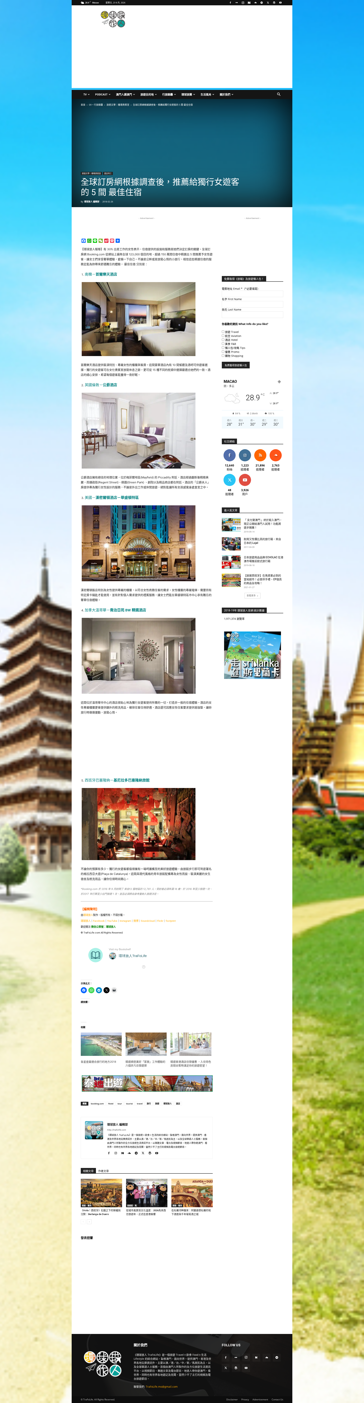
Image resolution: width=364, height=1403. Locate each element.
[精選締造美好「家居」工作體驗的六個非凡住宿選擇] (146, 1044)
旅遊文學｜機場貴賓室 (118, 104)
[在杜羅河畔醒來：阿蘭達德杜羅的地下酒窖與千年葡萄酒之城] (192, 1193)
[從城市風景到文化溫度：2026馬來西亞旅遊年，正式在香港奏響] (146, 1193)
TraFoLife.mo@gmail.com (162, 1386)
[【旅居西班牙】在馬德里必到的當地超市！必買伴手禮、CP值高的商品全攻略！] (231, 580)
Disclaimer (232, 1399)
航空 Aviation (233, 336)
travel (140, 1103)
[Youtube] (280, 2)
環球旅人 (88, 915)
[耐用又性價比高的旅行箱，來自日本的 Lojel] (231, 544)
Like (229, 450)
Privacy (245, 1399)
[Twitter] (268, 2)
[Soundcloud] (255, 2)
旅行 (149, 1103)
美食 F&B (230, 344)
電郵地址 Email (241, 288)
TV (85, 94)
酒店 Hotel (231, 340)
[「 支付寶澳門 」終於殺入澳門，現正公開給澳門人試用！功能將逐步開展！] (231, 524)
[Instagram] (243, 2)
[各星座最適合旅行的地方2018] (101, 1044)
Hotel (110, 1103)
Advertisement (260, 1399)
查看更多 (251, 595)
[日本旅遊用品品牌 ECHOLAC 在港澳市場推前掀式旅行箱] (231, 562)
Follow (244, 450)
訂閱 (245, 475)
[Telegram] (261, 2)
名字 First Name (232, 299)
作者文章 (103, 1171)
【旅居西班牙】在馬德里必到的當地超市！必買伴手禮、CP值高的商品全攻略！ (263, 579)
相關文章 (88, 1171)
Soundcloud (148, 920)
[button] (278, 95)
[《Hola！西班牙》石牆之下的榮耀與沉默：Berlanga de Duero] (101, 1193)
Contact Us (277, 1399)
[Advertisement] (214, 19)
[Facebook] (230, 2)
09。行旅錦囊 (96, 104)
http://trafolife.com (116, 1130)
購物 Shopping (234, 356)
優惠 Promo (232, 352)
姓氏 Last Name (231, 309)
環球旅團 (186, 94)
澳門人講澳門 (124, 94)
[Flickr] (236, 2)
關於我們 (225, 94)
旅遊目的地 (147, 94)
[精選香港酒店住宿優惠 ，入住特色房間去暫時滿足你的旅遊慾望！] (190, 1044)
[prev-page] (83, 1221)
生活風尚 (206, 94)
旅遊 (157, 1103)
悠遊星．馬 (132, 1205)
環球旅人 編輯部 (91, 201)
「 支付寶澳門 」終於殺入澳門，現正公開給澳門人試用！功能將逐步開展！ (263, 523)
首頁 (83, 104)
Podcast (101, 94)
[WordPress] (274, 2)
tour (120, 1103)
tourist (129, 1103)
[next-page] (89, 1221)
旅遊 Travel (232, 332)
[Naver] (249, 2)
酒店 (178, 1103)
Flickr (160, 920)
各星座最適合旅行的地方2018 (98, 1061)
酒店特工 (108, 173)
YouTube (112, 920)
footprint (171, 920)
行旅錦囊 (167, 94)
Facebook (99, 920)
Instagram (125, 920)
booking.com (97, 1103)
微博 (135, 920)
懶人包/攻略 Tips (235, 348)
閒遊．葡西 (86, 1205)
